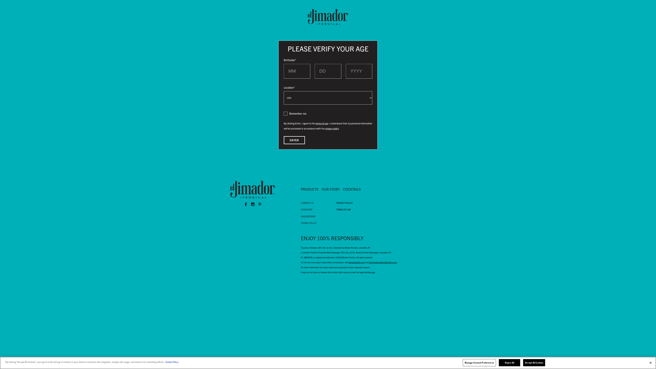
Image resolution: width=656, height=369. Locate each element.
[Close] (650, 362)
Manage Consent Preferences (479, 362)
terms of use (322, 123)
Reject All (509, 362)
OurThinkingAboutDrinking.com (383, 262)
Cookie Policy (171, 361)
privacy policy (332, 128)
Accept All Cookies (534, 362)
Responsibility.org (356, 262)
